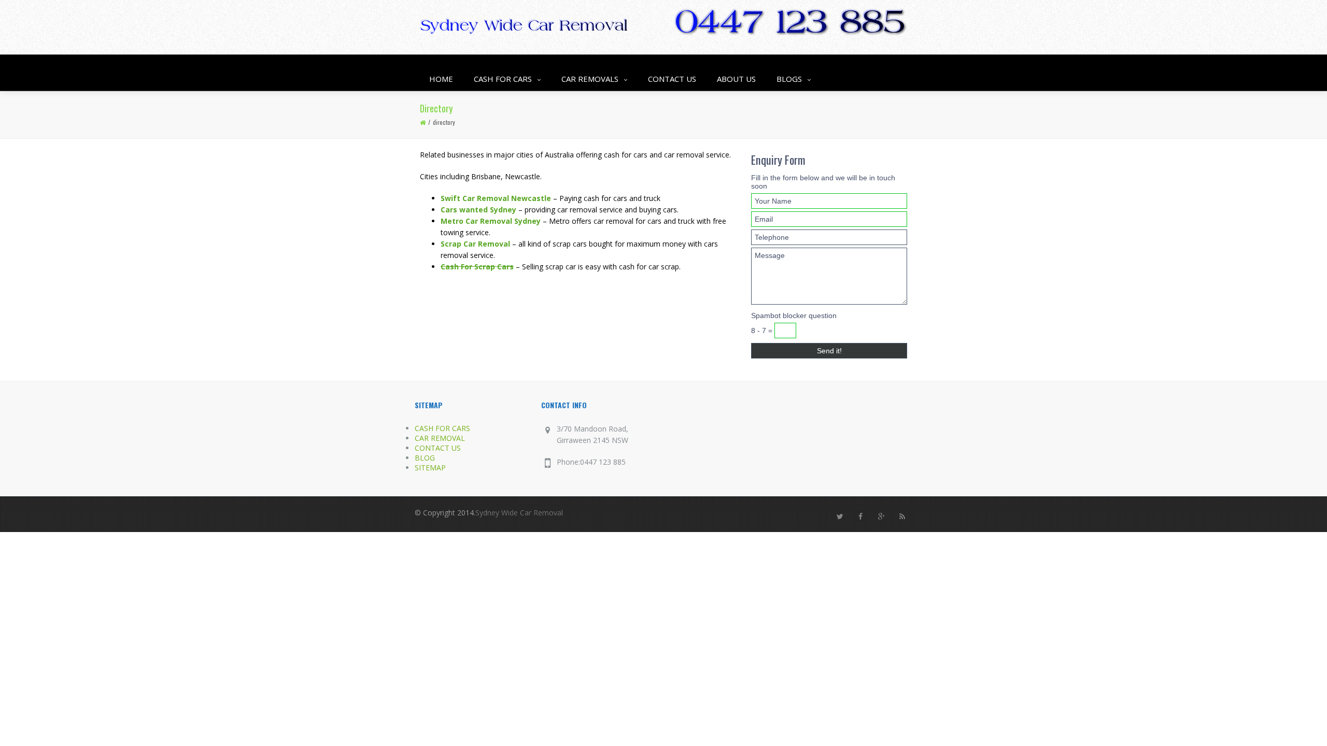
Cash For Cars (503, 79)
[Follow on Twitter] (839, 516)
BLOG (425, 458)
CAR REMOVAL (440, 438)
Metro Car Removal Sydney (491, 221)
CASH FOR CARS (442, 428)
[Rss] (902, 516)
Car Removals (589, 79)
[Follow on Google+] (881, 516)
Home (441, 79)
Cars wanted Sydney (478, 209)
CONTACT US (438, 448)
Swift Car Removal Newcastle (496, 198)
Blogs (789, 79)
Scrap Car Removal (475, 244)
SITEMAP (430, 467)
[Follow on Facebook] (860, 516)
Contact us (672, 79)
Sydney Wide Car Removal (519, 513)
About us (736, 79)
